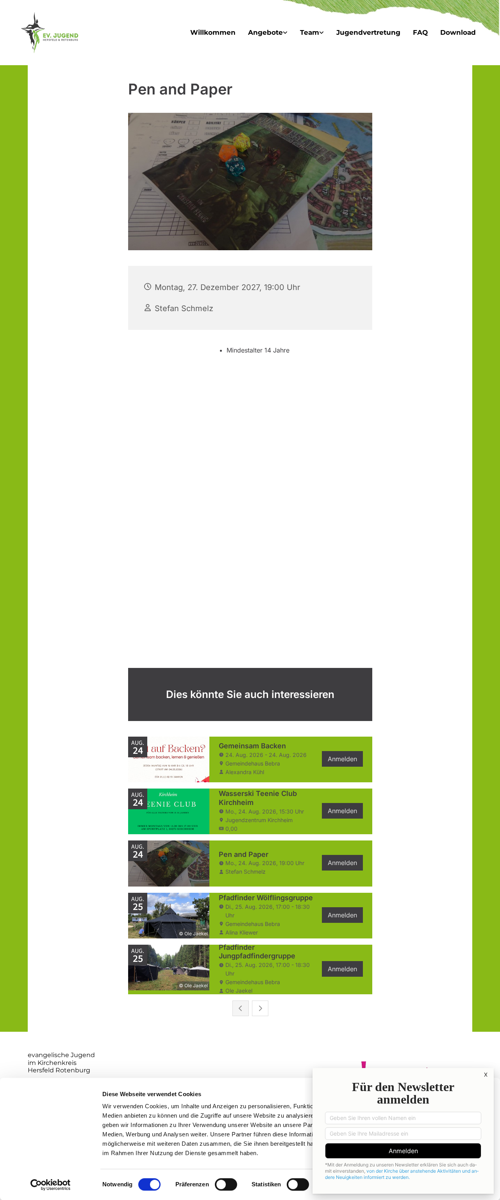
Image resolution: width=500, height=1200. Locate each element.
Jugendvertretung (368, 32)
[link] (268, 33)
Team (309, 32)
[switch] (226, 1184)
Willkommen (213, 32)
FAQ (420, 32)
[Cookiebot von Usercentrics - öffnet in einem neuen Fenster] (50, 1185)
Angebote (265, 32)
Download (458, 32)
